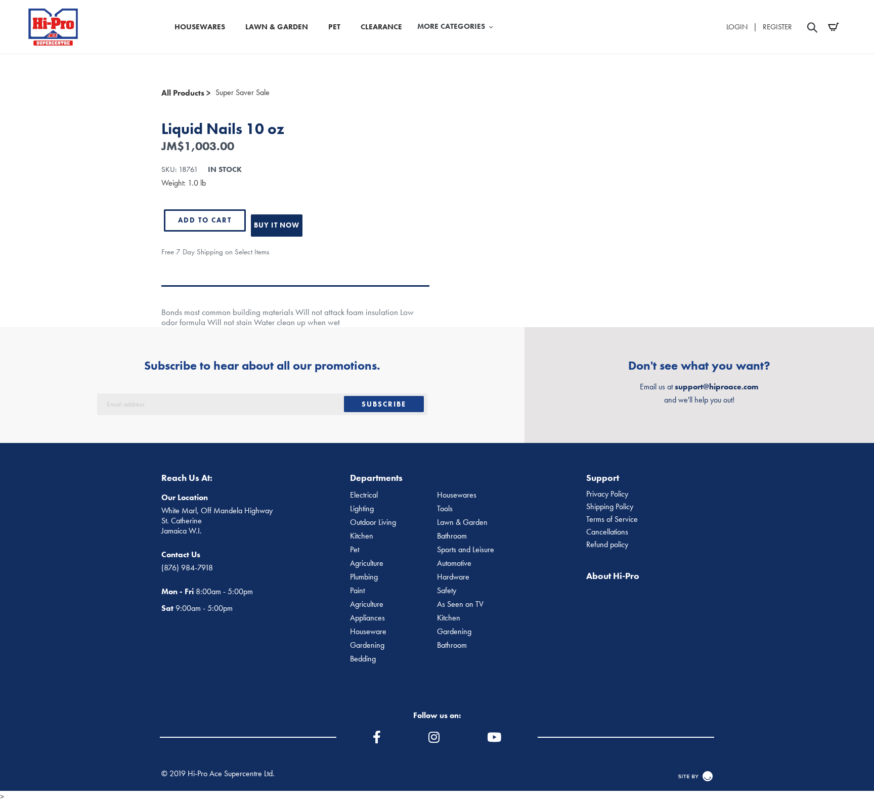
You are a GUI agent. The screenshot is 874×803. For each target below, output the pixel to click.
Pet (354, 550)
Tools (445, 509)
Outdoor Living (373, 522)
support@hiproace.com (716, 386)
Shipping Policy (609, 507)
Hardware (453, 577)
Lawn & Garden (462, 522)
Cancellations (607, 532)
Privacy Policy (607, 494)
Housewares (456, 495)
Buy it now (276, 225)
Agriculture (366, 563)
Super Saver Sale (242, 92)
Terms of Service (612, 519)
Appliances (367, 618)
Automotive (454, 563)
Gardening (454, 632)
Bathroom (452, 536)
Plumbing (364, 577)
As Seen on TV (460, 604)
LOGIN (737, 27)
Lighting (362, 509)
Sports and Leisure (465, 550)
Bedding (363, 659)
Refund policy (607, 545)
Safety (446, 591)
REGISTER (777, 27)
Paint (357, 591)
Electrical (364, 495)
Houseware (368, 632)
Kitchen (361, 536)
